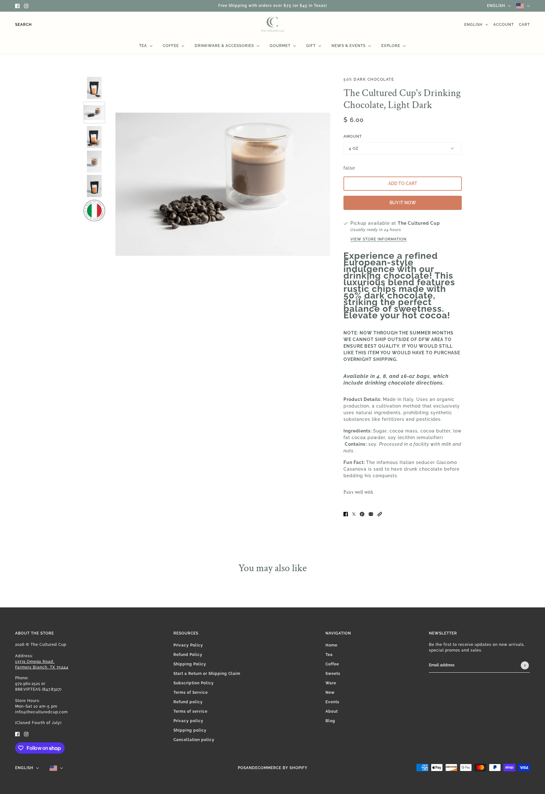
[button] (379, 513)
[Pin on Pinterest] (362, 513)
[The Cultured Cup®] (272, 24)
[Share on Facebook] (345, 513)
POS (242, 768)
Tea (329, 654)
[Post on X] (354, 513)
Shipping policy (190, 730)
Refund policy (188, 702)
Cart (524, 24)
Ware (330, 683)
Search (23, 24)
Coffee (332, 664)
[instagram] (26, 6)
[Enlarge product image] (222, 184)
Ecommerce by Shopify (281, 768)
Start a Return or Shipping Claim (206, 673)
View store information (378, 239)
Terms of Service (190, 692)
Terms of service (190, 711)
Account (503, 24)
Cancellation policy (193, 740)
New (330, 692)
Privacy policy (188, 721)
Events (332, 702)
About (331, 711)
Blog (330, 721)
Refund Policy (187, 654)
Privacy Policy (188, 645)
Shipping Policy (189, 664)
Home (331, 645)
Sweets (332, 673)
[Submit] (525, 665)
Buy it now (403, 202)
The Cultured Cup (419, 223)
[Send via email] (371, 513)
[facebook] (17, 6)
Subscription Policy (193, 683)
